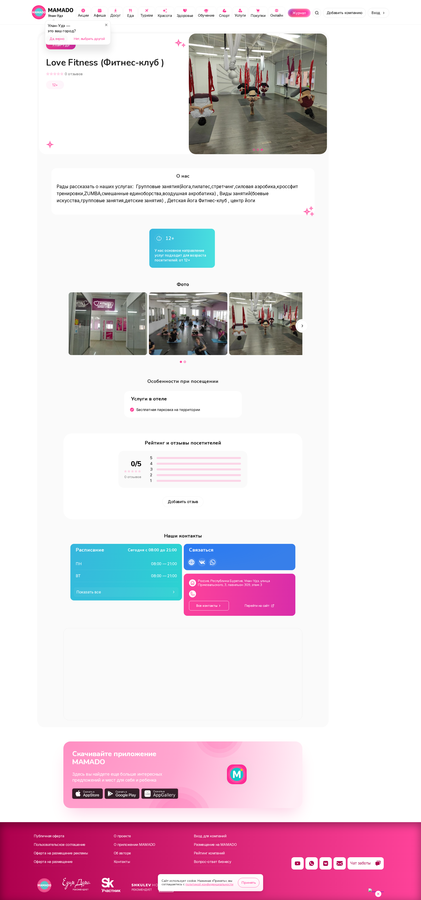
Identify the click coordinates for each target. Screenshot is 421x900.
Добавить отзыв (183, 502)
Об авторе (122, 853)
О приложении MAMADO (134, 844)
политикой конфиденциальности (209, 884)
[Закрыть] (106, 25)
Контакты (122, 861)
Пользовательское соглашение (59, 844)
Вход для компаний (210, 836)
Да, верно (57, 39)
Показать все (89, 592)
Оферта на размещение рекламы (61, 853)
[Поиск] (317, 13)
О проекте (122, 836)
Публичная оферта (49, 836)
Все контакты (207, 605)
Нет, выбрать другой (89, 39)
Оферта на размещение (53, 861)
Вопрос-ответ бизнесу (212, 861)
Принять (248, 882)
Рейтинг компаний (209, 853)
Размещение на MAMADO (215, 844)
